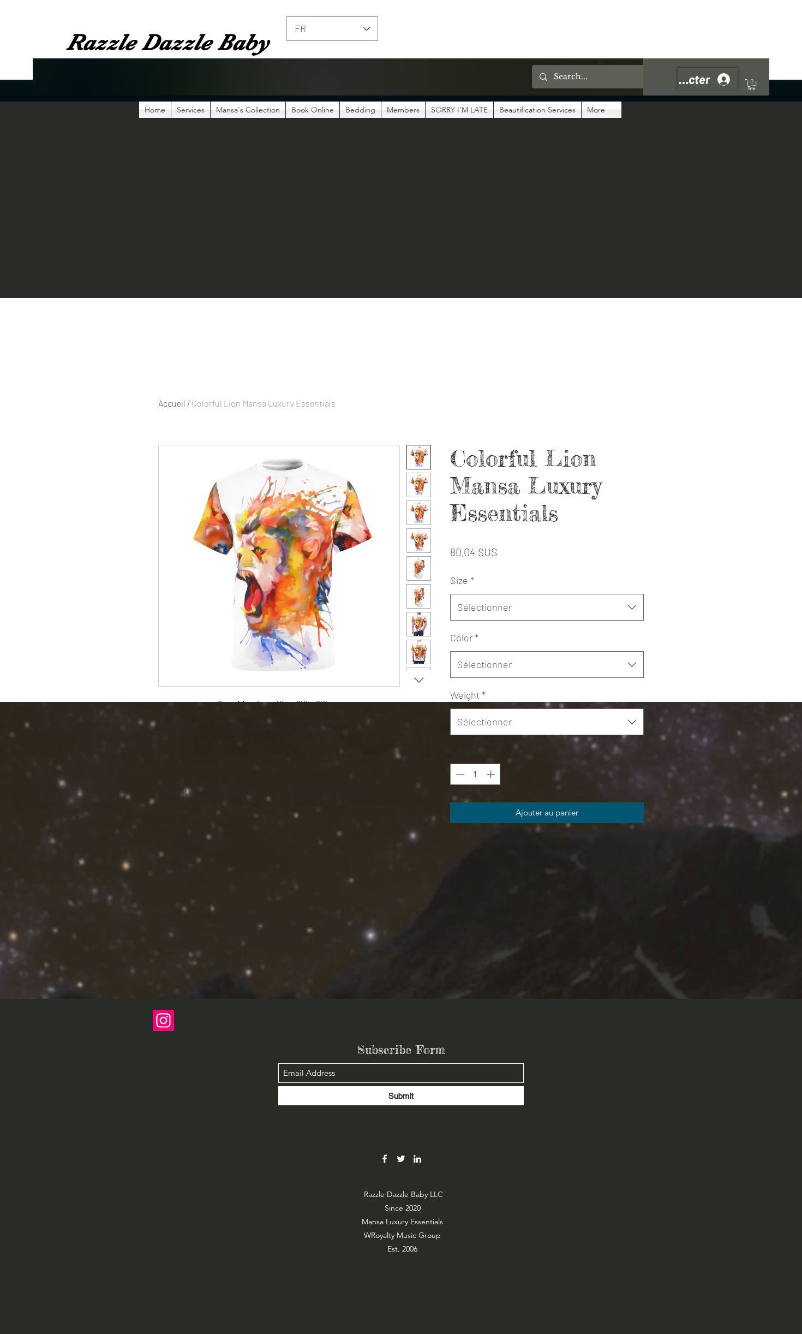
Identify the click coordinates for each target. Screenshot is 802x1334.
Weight (468, 695)
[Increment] (491, 774)
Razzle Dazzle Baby (168, 42)
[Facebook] (384, 1158)
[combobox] (547, 607)
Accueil (171, 403)
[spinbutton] (475, 774)
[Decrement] (459, 774)
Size (462, 580)
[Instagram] (163, 1020)
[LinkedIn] (417, 1158)
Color (464, 638)
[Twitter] (401, 1158)
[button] (751, 84)
